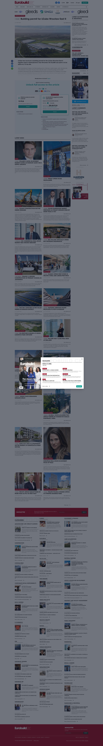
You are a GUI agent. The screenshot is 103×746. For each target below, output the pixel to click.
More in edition (46, 386)
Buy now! (79, 386)
